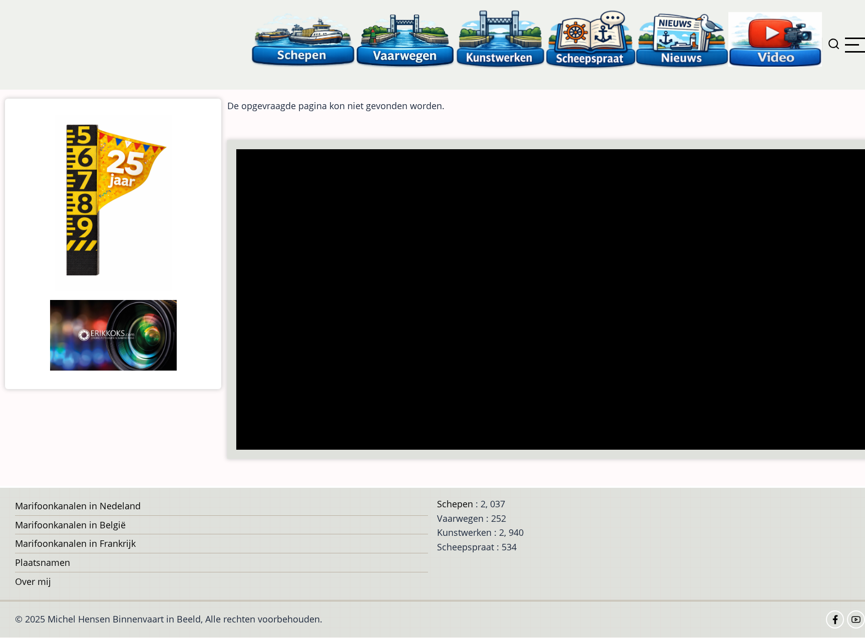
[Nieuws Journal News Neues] (682, 39)
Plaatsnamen (42, 562)
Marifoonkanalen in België (70, 525)
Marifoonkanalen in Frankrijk (75, 543)
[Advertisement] (539, 300)
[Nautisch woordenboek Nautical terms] (591, 39)
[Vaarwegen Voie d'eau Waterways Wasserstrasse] (405, 39)
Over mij (33, 581)
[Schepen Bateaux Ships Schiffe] (302, 39)
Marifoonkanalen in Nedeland (78, 506)
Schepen (455, 504)
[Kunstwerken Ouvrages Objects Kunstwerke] (501, 39)
